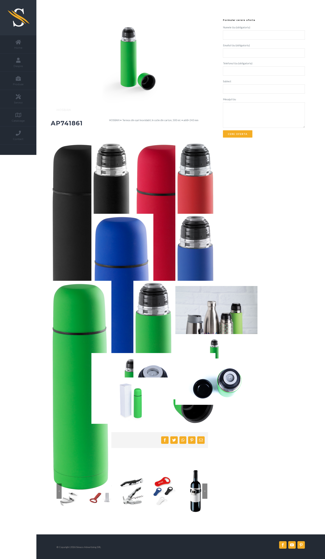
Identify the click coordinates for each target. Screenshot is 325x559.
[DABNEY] (163, 491)
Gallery (136, 491)
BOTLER (191, 491)
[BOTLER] (195, 491)
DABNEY (159, 491)
